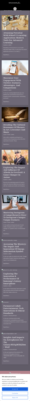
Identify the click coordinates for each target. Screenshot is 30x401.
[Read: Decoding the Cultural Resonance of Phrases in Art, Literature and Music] (15, 114)
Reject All (15, 397)
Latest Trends (6, 134)
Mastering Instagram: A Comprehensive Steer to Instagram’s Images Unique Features (14, 216)
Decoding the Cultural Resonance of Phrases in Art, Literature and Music (14, 128)
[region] (15, 387)
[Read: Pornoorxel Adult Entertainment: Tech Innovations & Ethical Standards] (5, 302)
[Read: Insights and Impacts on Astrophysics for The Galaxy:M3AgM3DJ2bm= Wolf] (9, 333)
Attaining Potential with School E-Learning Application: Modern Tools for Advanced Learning (14, 38)
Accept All (15, 389)
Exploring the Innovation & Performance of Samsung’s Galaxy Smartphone (12, 278)
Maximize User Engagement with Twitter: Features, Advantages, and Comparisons (12, 83)
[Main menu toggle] (15, 8)
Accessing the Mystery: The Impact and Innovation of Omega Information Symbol (14, 248)
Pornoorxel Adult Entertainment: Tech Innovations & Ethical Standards (14, 309)
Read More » (6, 54)
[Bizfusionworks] (14, 3)
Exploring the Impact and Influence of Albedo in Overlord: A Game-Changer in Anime (14, 172)
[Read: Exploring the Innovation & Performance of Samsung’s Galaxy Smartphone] (9, 270)
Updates (5, 45)
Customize (15, 393)
